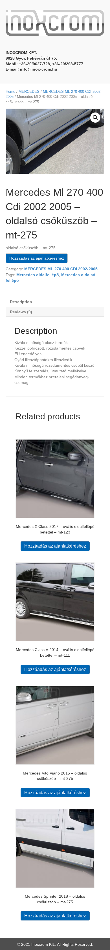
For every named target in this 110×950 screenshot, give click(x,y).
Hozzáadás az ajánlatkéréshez (36, 258)
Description (21, 302)
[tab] (55, 302)
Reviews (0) (21, 312)
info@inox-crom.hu (38, 69)
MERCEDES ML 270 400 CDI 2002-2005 (61, 269)
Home (10, 91)
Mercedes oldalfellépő (37, 275)
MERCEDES (29, 91)
